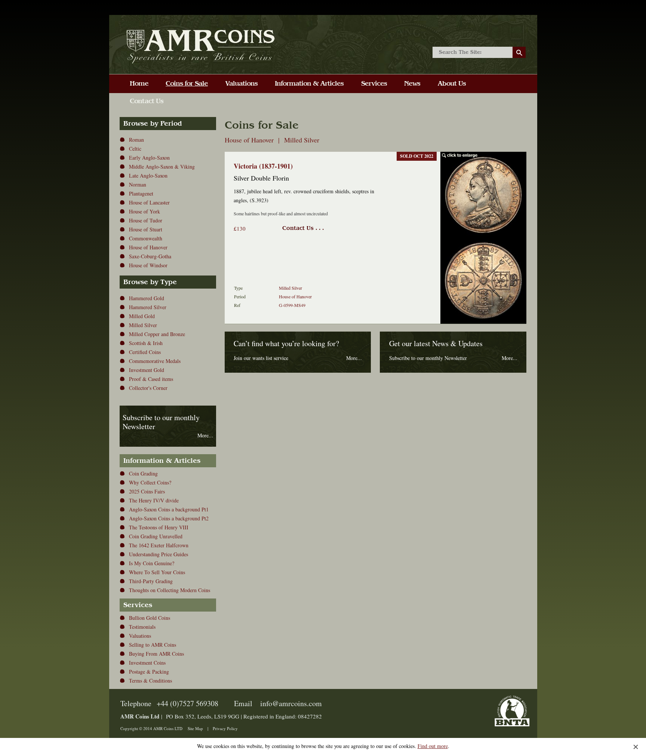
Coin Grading (143, 473)
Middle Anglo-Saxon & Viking (162, 166)
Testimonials (142, 626)
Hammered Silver (147, 307)
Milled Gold (142, 316)
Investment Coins (147, 662)
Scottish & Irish (146, 343)
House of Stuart (145, 229)
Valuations (140, 635)
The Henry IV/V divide (154, 500)
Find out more (433, 746)
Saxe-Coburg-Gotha (150, 256)
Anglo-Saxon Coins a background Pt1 (169, 509)
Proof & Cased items (151, 378)
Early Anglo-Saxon (149, 157)
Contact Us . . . (303, 228)
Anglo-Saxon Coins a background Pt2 (169, 518)
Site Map (195, 728)
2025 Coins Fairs (147, 491)
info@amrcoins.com (291, 703)
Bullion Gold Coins (149, 617)
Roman (136, 139)
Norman (137, 184)
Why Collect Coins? (150, 482)
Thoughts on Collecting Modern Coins (169, 590)
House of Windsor (148, 265)
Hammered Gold (146, 298)
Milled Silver (143, 325)
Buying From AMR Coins (156, 653)
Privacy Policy (225, 728)
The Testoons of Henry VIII (158, 527)
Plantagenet (141, 193)
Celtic (135, 148)
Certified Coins (145, 352)
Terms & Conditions (150, 680)
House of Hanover (148, 247)
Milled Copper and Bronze (157, 334)
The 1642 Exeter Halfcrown (158, 545)
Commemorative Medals (155, 360)
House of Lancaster (149, 202)
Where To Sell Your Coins (157, 572)
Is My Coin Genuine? (151, 563)
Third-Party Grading (151, 581)
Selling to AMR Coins (152, 644)
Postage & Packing (149, 671)
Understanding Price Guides (158, 554)
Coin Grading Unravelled (155, 536)
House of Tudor (145, 220)
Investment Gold (146, 369)
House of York (144, 211)
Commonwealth (145, 238)
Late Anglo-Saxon (148, 175)
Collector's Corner (148, 387)
